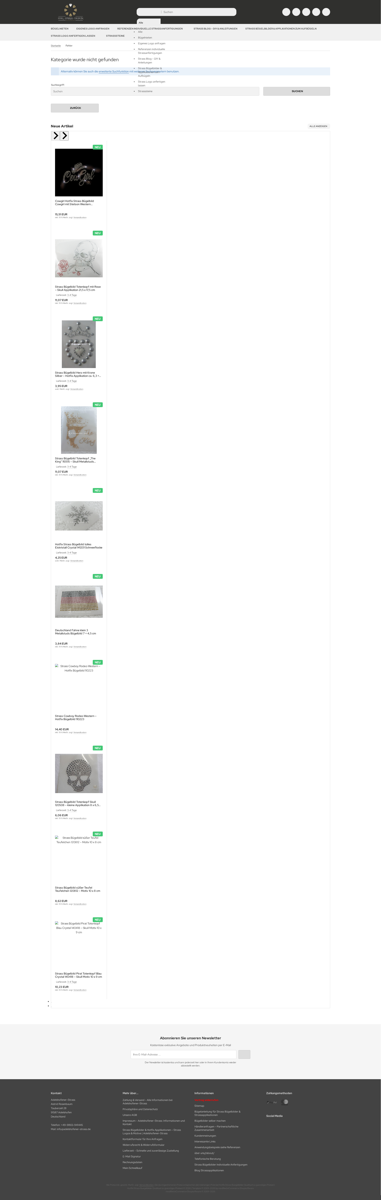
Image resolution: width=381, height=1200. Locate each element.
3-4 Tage (72, 295)
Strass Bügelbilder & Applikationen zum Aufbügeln (281, 28)
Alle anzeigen (318, 126)
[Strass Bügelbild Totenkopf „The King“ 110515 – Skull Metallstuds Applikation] (79, 430)
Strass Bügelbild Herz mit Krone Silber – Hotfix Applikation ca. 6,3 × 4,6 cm (77, 374)
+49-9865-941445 (72, 1125)
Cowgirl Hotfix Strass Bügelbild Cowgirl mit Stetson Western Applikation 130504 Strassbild (74, 202)
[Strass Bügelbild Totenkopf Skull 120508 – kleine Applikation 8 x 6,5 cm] (79, 773)
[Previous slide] (55, 136)
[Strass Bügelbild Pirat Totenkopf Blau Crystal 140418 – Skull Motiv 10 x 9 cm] (79, 945)
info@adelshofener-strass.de (74, 1129)
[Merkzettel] (306, 12)
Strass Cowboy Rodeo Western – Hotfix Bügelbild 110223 (76, 717)
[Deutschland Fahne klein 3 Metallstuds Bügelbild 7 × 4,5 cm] (79, 602)
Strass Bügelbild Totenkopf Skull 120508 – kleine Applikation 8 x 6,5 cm (77, 803)
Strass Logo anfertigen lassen (73, 35)
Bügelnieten (59, 28)
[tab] (51, 1002)
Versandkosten (79, 217)
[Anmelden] (296, 12)
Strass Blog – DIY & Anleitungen (215, 28)
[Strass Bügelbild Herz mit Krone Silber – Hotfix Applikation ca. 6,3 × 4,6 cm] (79, 344)
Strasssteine (115, 35)
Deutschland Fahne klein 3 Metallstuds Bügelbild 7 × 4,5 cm (75, 632)
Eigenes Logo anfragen (92, 28)
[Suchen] (232, 12)
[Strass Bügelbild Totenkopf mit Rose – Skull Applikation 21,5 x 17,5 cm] (79, 258)
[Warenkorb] (316, 12)
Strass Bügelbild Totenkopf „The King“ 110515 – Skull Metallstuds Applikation (75, 460)
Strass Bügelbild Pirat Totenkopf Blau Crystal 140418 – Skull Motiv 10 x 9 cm (78, 975)
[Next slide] (64, 136)
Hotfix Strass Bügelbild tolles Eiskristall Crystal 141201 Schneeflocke (78, 546)
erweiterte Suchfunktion (114, 71)
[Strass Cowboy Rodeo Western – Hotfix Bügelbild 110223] (79, 688)
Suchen (296, 91)
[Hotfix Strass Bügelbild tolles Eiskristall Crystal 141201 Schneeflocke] (79, 516)
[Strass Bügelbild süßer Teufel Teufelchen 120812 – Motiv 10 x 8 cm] (79, 859)
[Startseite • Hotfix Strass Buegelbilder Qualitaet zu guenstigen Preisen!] (71, 21)
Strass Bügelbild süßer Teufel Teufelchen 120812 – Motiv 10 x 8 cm (77, 889)
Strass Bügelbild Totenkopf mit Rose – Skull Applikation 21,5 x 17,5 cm (78, 288)
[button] (149, 51)
